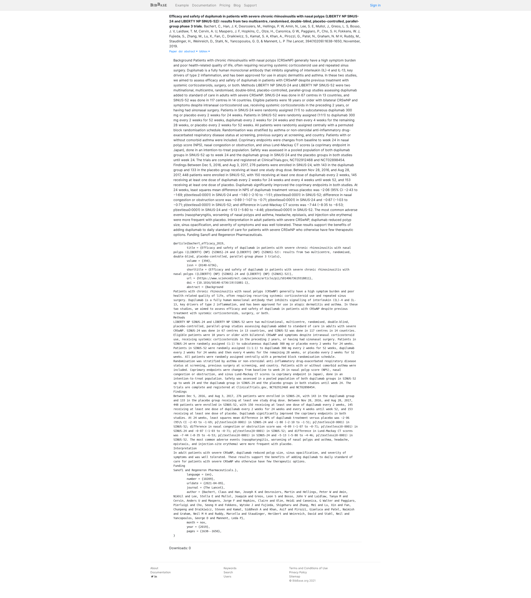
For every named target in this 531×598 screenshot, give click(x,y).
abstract (190, 51)
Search (228, 572)
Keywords (230, 568)
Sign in (375, 5)
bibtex (203, 51)
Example (182, 5)
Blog (237, 5)
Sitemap (294, 576)
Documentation (204, 5)
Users (227, 576)
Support (250, 5)
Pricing (224, 5)
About (154, 568)
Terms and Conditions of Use (308, 568)
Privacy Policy (298, 572)
